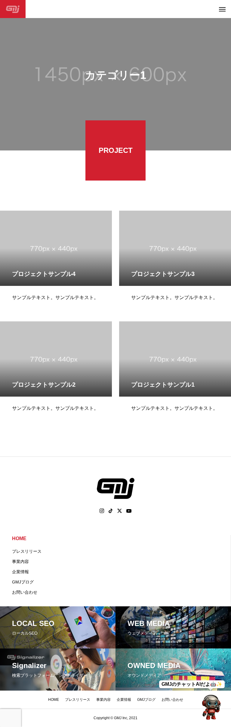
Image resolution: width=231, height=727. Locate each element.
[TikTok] (110, 511)
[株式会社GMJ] (13, 9)
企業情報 (20, 571)
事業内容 (20, 561)
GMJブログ (23, 582)
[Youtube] (129, 511)
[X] (119, 511)
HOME (19, 538)
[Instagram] (102, 511)
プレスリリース (27, 551)
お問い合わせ (24, 592)
